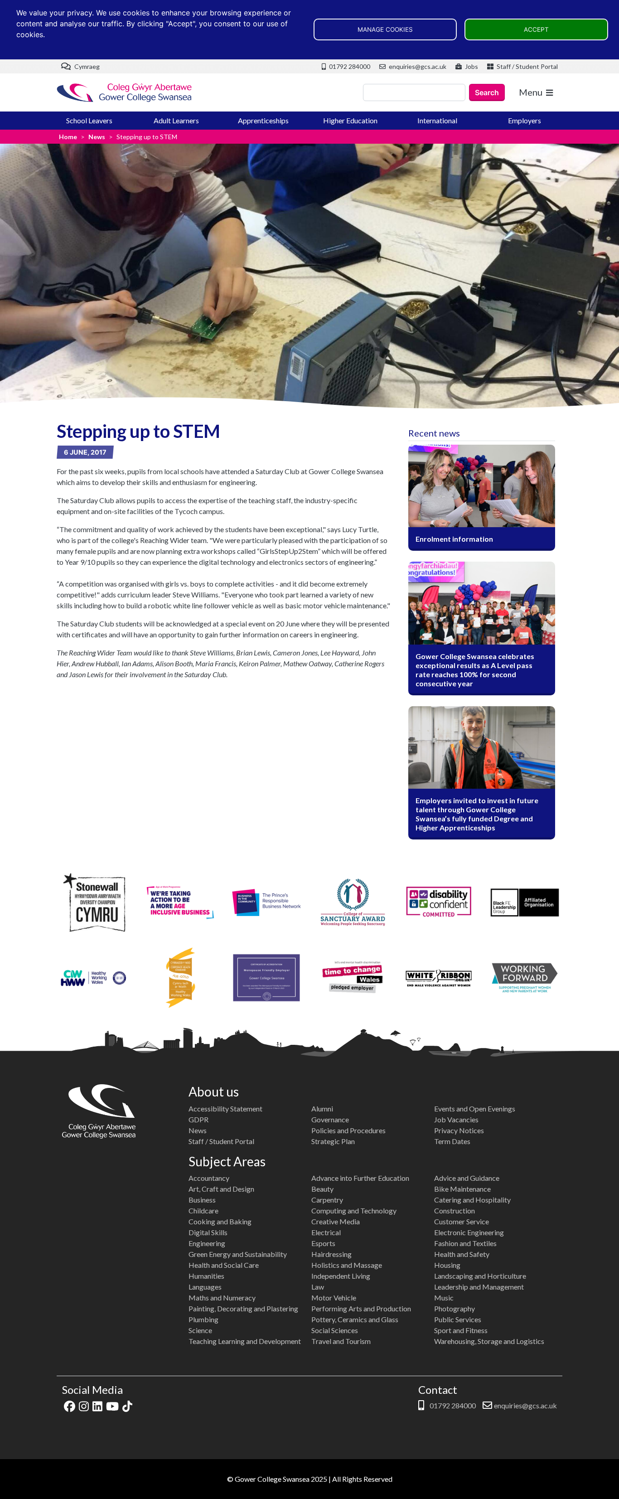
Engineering (207, 1243)
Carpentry (327, 1199)
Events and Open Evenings (474, 1108)
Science (200, 1330)
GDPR (198, 1119)
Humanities (206, 1275)
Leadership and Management (479, 1286)
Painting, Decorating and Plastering (243, 1308)
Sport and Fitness (461, 1330)
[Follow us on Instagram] (84, 1405)
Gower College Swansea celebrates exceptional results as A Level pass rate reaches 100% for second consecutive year (475, 670)
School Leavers (89, 120)
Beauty (322, 1188)
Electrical (326, 1232)
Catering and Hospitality (472, 1199)
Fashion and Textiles (465, 1243)
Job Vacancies (456, 1119)
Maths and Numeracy (222, 1297)
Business (202, 1199)
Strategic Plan (333, 1141)
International (437, 120)
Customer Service (461, 1221)
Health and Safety (461, 1254)
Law (317, 1286)
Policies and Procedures (348, 1130)
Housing (447, 1265)
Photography (454, 1308)
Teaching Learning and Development (245, 1341)
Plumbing (203, 1319)
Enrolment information (454, 538)
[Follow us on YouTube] (112, 1405)
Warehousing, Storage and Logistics (489, 1341)
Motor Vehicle (333, 1297)
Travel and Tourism (341, 1341)
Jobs (471, 66)
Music (444, 1297)
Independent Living (340, 1275)
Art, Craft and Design (221, 1188)
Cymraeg (86, 66)
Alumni (322, 1108)
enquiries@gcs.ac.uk (416, 66)
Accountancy (209, 1178)
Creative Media (335, 1221)
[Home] (125, 92)
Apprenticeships (263, 120)
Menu (530, 92)
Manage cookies (385, 29)
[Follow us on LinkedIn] (97, 1405)
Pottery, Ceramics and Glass (354, 1319)
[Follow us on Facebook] (69, 1405)
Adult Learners (176, 120)
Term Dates (452, 1141)
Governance (330, 1119)
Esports (323, 1243)
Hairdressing (331, 1254)
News (96, 137)
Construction (454, 1210)
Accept (536, 29)
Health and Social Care (224, 1265)
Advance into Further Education (360, 1178)
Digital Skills (208, 1232)
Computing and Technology (354, 1210)
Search (487, 92)
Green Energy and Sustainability (238, 1254)
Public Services (457, 1319)
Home (68, 137)
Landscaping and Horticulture (480, 1275)
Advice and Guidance (466, 1178)
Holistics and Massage (346, 1265)
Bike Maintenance (462, 1188)
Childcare (203, 1210)
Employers (524, 120)
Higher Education (350, 120)
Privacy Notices (459, 1130)
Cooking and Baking (220, 1221)
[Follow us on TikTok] (127, 1405)
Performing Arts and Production (361, 1308)
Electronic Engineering (469, 1232)
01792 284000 (349, 66)
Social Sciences (334, 1330)
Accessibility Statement (225, 1108)
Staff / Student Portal (526, 66)
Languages (205, 1286)
